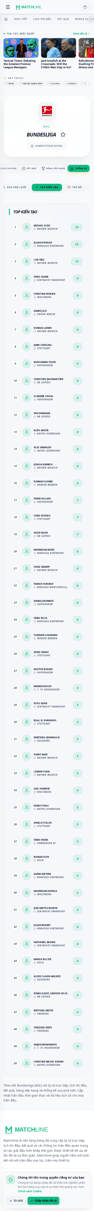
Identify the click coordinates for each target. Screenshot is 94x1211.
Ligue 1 (72, 83)
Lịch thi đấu (42, 19)
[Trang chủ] (6, 19)
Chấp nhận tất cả (46, 1200)
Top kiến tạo (49, 187)
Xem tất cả (80, 33)
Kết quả (63, 19)
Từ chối (18, 1200)
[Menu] (7, 7)
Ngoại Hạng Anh (32, 83)
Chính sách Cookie (30, 1191)
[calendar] (85, 7)
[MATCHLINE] (29, 7)
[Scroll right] (90, 19)
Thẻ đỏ (77, 187)
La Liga (55, 83)
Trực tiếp (20, 19)
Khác (11, 83)
